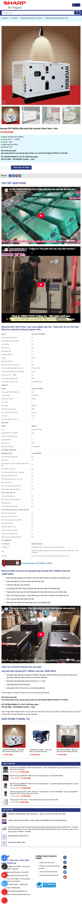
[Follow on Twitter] (65, 872)
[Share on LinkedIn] (19, 175)
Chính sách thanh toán (47, 862)
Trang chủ (5, 18)
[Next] (76, 65)
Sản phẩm (14, 18)
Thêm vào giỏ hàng (21, 167)
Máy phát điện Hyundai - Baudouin (31, 18)
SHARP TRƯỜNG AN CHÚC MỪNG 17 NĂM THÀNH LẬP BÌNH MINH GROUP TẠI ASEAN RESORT (37, 820)
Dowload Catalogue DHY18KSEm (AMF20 (36, 563)
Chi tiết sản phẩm (14, 183)
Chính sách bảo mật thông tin (49, 875)
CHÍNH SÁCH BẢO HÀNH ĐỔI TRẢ (18, 836)
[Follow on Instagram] (65, 862)
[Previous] (5, 65)
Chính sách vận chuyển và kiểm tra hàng (49, 867)
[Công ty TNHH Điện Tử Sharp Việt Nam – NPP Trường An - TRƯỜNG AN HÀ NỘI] (19, 5)
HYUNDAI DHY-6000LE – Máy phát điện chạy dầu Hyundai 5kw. (41, 751)
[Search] (77, 12)
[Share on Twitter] (13, 175)
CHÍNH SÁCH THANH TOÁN (16, 842)
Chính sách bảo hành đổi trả (48, 872)
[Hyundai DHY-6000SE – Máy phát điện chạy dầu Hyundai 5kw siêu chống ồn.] (68, 736)
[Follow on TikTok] (65, 867)
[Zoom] (4, 102)
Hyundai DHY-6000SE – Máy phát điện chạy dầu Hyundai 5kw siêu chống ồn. (67, 751)
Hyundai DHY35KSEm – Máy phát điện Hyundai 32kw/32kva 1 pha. (13, 751)
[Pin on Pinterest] (16, 175)
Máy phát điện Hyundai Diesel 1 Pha (57, 18)
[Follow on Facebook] (65, 857)
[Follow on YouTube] (65, 877)
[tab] (14, 183)
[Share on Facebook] (10, 175)
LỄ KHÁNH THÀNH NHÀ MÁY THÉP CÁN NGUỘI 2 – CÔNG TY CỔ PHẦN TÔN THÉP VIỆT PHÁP (37, 814)
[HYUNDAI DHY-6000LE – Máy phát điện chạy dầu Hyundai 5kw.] (41, 736)
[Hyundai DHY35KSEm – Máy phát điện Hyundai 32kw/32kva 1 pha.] (14, 736)
